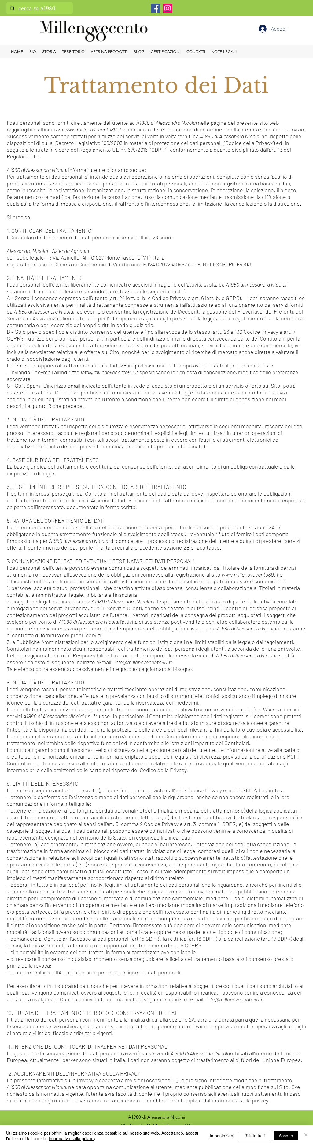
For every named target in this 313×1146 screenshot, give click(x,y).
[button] (224, 51)
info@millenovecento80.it (109, 372)
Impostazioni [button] (222, 1136)
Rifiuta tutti (254, 1136)
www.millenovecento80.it (92, 129)
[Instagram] (167, 8)
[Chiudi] (305, 1135)
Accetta (286, 1136)
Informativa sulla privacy (72, 1138)
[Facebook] (155, 8)
